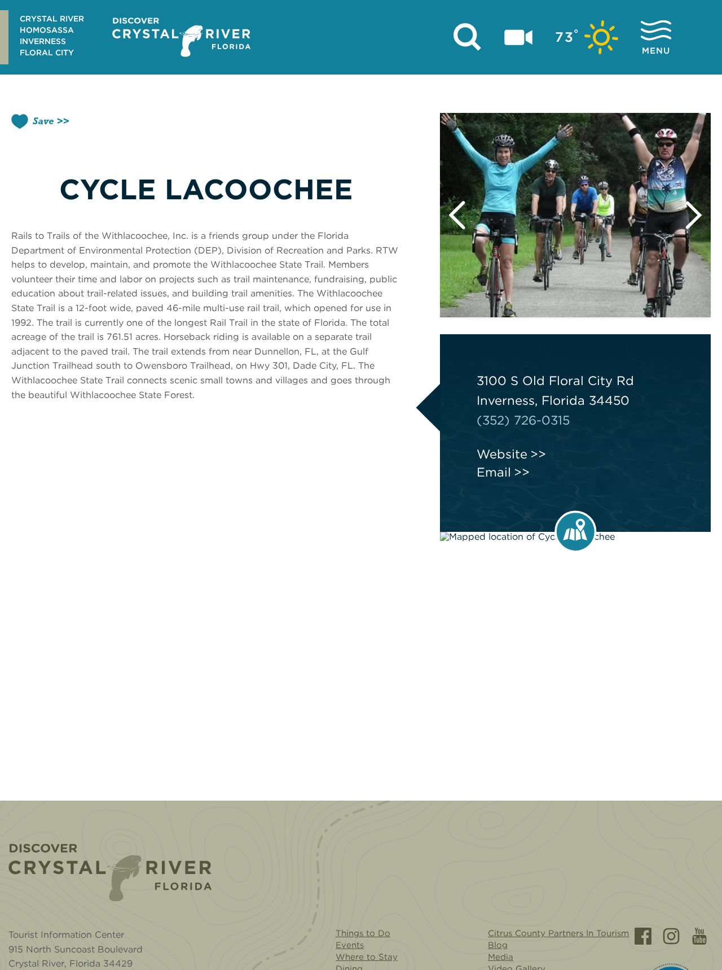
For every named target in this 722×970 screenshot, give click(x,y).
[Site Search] (468, 37)
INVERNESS (43, 41)
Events (350, 945)
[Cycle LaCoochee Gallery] (575, 215)
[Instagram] (671, 936)
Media (500, 957)
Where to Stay (367, 957)
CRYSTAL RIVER (52, 18)
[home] (181, 37)
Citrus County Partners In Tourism (558, 933)
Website (502, 454)
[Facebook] (643, 936)
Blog (498, 945)
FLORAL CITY (47, 52)
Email (494, 472)
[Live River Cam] (518, 37)
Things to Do (363, 933)
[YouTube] (699, 936)
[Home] (110, 872)
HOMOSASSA (47, 29)
